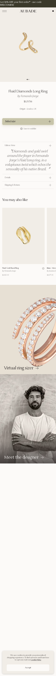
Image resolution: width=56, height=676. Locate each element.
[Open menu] (4, 11)
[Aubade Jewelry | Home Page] (28, 11)
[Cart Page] (53, 11)
